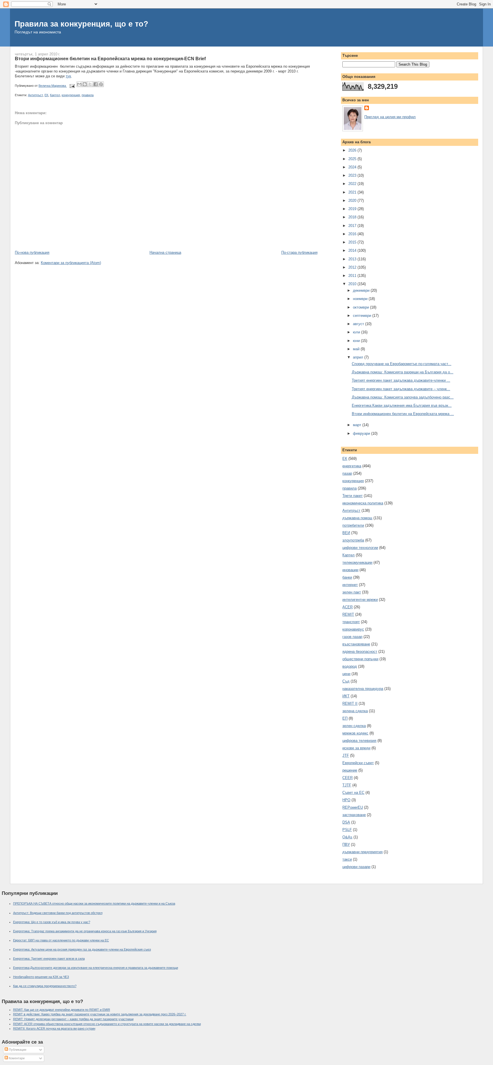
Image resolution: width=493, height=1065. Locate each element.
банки (347, 577)
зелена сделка (355, 711)
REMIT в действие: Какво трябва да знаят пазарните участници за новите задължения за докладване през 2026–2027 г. (99, 1014)
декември (362, 290)
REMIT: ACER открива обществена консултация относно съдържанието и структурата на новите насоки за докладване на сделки (107, 1024)
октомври (361, 307)
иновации (350, 570)
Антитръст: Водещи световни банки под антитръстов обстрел (57, 913)
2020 (352, 200)
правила (88, 95)
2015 (352, 242)
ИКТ (345, 696)
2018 (352, 217)
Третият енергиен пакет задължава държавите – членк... (401, 389)
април (358, 357)
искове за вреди (356, 748)
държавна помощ (357, 518)
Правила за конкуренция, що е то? (81, 23)
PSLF (347, 830)
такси (347, 859)
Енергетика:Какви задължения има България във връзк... (402, 405)
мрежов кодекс (355, 733)
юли (357, 332)
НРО (346, 800)
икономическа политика (362, 503)
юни (357, 341)
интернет (350, 585)
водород (349, 666)
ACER (347, 607)
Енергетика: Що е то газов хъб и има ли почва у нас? (51, 922)
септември (362, 315)
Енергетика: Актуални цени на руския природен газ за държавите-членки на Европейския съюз (82, 949)
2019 (352, 209)
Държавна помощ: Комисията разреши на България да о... (402, 372)
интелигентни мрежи (360, 599)
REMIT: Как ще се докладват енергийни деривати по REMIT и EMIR (61, 1009)
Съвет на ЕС (353, 792)
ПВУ (346, 844)
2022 (352, 184)
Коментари (16, 1058)
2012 (352, 267)
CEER (347, 778)
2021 (352, 192)
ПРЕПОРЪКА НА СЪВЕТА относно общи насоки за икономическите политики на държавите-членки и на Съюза (94, 903)
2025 (352, 159)
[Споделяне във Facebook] (95, 84)
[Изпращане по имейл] (79, 84)
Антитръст (35, 95)
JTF (345, 755)
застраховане (354, 815)
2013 (352, 259)
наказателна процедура (362, 688)
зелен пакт (351, 592)
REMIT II (349, 703)
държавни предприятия (362, 852)
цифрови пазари (356, 867)
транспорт (351, 622)
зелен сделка (354, 726)
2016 (352, 234)
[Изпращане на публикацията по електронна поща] (72, 85)
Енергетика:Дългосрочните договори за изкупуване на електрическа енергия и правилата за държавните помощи (95, 967)
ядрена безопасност (359, 651)
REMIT (348, 614)
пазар (347, 473)
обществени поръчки (360, 659)
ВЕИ (346, 533)
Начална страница (165, 252)
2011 (352, 275)
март (357, 425)
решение (349, 770)
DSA (346, 822)
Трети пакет (352, 496)
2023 (352, 175)
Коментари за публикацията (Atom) (71, 263)
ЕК (46, 95)
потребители (353, 525)
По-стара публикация (299, 252)
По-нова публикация (32, 252)
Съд (345, 681)
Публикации (17, 1049)
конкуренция (71, 95)
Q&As (347, 837)
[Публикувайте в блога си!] (85, 84)
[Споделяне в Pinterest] (101, 84)
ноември (361, 299)
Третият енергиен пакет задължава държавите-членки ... (401, 380)
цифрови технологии (360, 547)
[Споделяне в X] (90, 84)
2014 (352, 250)
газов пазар (352, 637)
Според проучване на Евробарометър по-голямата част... (401, 364)
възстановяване (356, 644)
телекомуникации (357, 562)
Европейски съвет (358, 763)
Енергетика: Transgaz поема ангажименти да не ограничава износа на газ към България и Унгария (85, 931)
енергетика (351, 466)
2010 (352, 284)
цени (346, 674)
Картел (55, 95)
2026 (352, 150)
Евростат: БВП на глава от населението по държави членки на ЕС (61, 940)
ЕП (344, 718)
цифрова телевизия (359, 740)
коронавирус (353, 629)
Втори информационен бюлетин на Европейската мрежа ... (403, 414)
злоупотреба (353, 540)
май (357, 349)
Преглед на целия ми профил (390, 117)
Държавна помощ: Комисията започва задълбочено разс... (403, 397)
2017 (352, 226)
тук (68, 76)
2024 (352, 167)
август (359, 324)
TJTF (346, 785)
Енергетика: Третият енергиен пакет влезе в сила (49, 958)
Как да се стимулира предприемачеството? (44, 986)
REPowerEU (352, 807)
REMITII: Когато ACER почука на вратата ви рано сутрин (54, 1028)
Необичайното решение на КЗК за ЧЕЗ (41, 977)
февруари (362, 433)
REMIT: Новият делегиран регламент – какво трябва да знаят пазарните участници (73, 1019)
